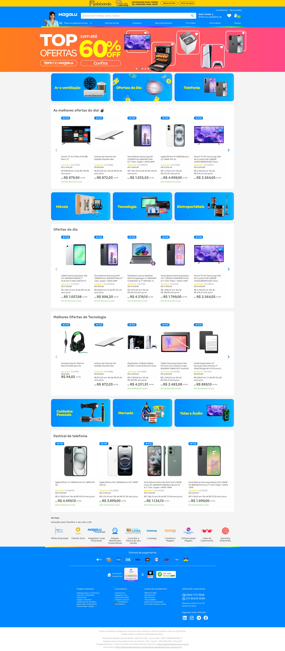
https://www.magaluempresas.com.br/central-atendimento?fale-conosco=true (148, 647)
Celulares (137, 23)
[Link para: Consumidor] (143, 575)
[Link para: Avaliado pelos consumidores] (150, 575)
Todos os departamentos (76, 23)
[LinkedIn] (184, 617)
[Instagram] (191, 617)
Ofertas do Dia (112, 23)
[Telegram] (198, 617)
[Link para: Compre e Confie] (131, 574)
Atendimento (222, 10)
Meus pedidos (236, 10)
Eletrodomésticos (163, 23)
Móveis (237, 23)
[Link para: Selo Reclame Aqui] (166, 575)
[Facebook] (205, 617)
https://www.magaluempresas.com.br (173, 644)
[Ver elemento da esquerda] (56, 150)
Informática (215, 23)
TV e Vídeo (191, 23)
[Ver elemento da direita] (229, 150)
